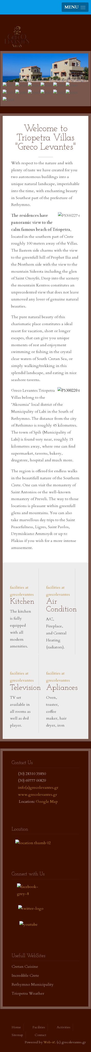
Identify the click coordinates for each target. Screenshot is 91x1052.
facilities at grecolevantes (22, 591)
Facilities (39, 1027)
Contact (40, 1035)
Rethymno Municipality (33, 984)
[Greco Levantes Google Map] (33, 842)
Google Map (47, 801)
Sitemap (17, 1035)
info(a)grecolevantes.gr (38, 787)
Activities (63, 1027)
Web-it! (49, 1042)
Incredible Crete (25, 975)
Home (16, 1027)
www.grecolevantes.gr (37, 794)
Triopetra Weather (28, 993)
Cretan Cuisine (25, 966)
